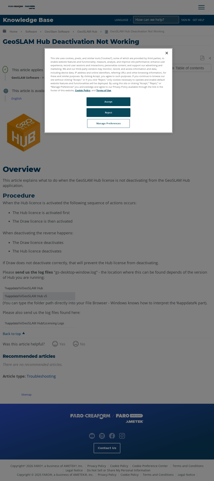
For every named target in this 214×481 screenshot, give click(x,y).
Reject (108, 112)
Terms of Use (103, 90)
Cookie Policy (82, 90)
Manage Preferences (108, 123)
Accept (108, 101)
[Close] (166, 53)
